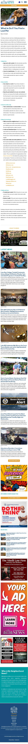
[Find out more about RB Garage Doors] (14, 650)
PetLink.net (8, 183)
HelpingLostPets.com (11, 181)
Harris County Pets (7, 156)
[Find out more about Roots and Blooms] (14, 238)
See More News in (14, 460)
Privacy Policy (11, 739)
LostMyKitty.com (10, 185)
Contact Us (14, 724)
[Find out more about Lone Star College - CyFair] (14, 514)
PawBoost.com (9, 169)
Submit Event (14, 717)
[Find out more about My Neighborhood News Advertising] (14, 609)
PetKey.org (8, 173)
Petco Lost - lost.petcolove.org (13, 167)
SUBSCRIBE (14, 5)
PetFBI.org (8, 171)
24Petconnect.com (10, 163)
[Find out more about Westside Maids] (14, 478)
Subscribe (14, 720)
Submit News (14, 718)
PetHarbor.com (9, 165)
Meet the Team (14, 723)
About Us (14, 721)
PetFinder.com (9, 175)
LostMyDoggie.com (10, 179)
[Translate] (19, 2)
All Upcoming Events (14, 497)
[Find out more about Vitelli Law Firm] (14, 570)
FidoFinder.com (10, 177)
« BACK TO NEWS (14, 228)
